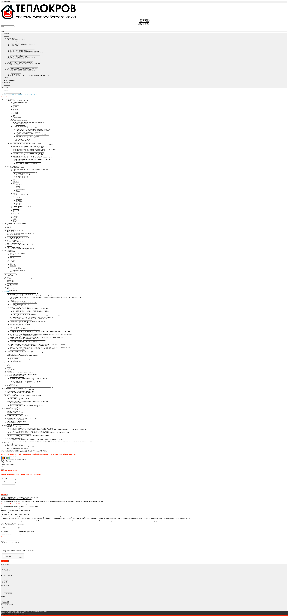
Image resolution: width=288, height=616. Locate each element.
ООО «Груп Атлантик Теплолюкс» (17, 459)
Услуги (5, 581)
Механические (14, 358)
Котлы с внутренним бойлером (16, 436)
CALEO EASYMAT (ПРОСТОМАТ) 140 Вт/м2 (25, 303)
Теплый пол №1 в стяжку (17, 333)
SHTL (14, 183)
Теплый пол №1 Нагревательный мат (21, 294)
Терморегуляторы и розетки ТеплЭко (18, 424)
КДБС (14, 219)
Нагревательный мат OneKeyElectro (20, 323)
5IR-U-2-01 (16, 210)
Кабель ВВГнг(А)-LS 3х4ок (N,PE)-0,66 (17, 415)
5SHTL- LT (9, 227)
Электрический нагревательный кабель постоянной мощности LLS (33, 157)
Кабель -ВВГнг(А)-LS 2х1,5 (14, 411)
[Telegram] (9, 458)
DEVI (14, 115)
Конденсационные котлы (14, 438)
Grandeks (15, 113)
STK (14, 180)
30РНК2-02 (16, 193)
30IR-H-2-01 (19, 203)
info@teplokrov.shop (144, 24)
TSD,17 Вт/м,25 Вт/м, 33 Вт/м (14, 243)
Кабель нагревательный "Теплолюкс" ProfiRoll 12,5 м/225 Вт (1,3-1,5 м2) (21, 94)
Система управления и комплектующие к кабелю (19, 69)
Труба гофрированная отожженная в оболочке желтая (24, 67)
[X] (4, 458)
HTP (8, 364)
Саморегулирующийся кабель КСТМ (27, 128)
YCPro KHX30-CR (15, 239)
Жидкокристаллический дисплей (20, 360)
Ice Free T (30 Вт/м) (15, 268)
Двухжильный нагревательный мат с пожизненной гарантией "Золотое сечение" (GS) (35, 315)
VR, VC (8, 365)
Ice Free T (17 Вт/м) (15, 267)
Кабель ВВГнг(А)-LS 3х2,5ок (15, 414)
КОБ (8, 277)
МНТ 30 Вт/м (10, 286)
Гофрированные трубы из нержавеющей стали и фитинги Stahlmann (24, 63)
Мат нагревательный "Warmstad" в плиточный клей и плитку (31, 311)
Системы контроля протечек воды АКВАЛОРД (22, 59)
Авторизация (7, 2)
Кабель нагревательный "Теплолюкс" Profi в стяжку (25, 330)
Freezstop (15, 109)
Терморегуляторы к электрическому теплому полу (23, 57)
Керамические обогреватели (15, 419)
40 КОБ (15, 221)
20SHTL (18, 192)
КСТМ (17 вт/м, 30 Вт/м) (13, 234)
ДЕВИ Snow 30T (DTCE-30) (20, 194)
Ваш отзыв (3, 549)
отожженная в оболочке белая (19, 399)
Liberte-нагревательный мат (21, 313)
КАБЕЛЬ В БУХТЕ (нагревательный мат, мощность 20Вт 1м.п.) (28, 340)
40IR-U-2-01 (19, 200)
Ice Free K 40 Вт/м (12, 274)
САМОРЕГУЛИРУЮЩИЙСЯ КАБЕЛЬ (17, 100)
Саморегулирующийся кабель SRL (26, 137)
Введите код (5, 552)
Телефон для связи (6, 481)
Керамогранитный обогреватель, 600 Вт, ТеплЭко (21, 418)
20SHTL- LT (19, 186)
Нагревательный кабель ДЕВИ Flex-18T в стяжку (24, 338)
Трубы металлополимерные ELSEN (17, 445)
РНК (8, 287)
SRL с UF (9, 246)
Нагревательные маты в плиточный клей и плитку (22, 49)
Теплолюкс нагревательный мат (19, 307)
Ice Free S (12, 254)
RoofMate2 (16, 105)
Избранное (6, 590)
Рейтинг (3, 541)
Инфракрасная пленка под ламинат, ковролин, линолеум (24, 51)
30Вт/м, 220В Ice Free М (23, 173)
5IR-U (8, 224)
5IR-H (14, 212)
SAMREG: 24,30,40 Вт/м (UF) (15, 230)
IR (13, 196)
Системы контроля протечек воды (15, 58)
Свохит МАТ (13, 300)
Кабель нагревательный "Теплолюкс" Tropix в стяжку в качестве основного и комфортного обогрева (40, 331)
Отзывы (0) (27, 499)
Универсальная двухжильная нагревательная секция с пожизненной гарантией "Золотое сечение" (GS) (41, 334)
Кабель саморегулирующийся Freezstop (28, 132)
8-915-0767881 (144, 22)
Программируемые (16, 361)
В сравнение (10, 464)
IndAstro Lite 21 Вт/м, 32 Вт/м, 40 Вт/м (17, 236)
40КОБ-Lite (16, 220)
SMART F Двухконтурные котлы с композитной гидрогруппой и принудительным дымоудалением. (39, 432)
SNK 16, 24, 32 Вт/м (12, 231)
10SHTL (9, 226)
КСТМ (14, 103)
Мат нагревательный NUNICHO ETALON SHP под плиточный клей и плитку (32, 317)
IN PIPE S (12, 257)
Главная (6, 90)
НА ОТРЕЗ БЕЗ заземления (21, 140)
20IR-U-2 (18, 197)
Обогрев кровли (9, 229)
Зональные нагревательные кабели (17, 237)
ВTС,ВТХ (9, 368)
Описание (5, 499)
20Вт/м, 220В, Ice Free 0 (22, 176)
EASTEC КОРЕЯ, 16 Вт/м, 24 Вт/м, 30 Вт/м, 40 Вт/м (21, 244)
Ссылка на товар (6, 483)
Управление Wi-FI (15, 357)
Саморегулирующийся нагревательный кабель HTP (28, 152)
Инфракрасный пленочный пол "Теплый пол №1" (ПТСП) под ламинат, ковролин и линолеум (37, 344)
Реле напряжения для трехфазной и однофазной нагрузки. (27, 378)
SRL (14, 116)
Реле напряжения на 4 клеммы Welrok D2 (25, 382)
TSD (14, 110)
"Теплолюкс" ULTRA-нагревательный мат (25, 314)
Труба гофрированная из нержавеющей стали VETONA (23, 395)
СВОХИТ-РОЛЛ (14, 327)
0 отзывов (4, 456)
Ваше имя (4, 478)
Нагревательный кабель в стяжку (18, 50)
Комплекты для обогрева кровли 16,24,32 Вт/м (20, 233)
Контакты (6, 580)
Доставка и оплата (8, 569)
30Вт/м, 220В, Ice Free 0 (22, 177)
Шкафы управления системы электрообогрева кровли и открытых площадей (29, 75)
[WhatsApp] (8, 458)
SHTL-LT (18, 190)
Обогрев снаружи (21, 123)
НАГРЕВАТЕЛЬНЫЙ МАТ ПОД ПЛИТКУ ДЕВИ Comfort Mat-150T (28, 318)
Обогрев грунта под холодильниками (15, 223)
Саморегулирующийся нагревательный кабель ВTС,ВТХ (29, 150)
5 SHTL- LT (16, 209)
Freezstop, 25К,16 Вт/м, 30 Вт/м (15, 241)
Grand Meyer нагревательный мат (20, 304)
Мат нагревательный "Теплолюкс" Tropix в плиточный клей (30, 310)
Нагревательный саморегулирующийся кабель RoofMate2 (33, 129)
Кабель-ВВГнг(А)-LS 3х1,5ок (15, 412)
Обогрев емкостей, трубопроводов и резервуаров (19, 362)
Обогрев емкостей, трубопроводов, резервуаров (22, 44)
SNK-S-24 (12, 264)
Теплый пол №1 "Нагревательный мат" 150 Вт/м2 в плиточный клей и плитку (35, 296)
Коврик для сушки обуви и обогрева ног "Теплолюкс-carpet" (25, 55)
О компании (7, 570)
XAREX (8, 367)
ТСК (14, 108)
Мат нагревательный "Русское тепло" (21, 320)
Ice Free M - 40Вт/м (12, 284)
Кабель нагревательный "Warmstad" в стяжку (23, 335)
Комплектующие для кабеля (21, 142)
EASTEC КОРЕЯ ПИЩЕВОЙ (24, 139)
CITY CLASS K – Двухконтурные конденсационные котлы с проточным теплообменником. (36, 439)
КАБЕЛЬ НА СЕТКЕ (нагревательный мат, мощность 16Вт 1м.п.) (28, 321)
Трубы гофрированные (14, 444)
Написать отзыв (12, 456)
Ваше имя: (3, 539)
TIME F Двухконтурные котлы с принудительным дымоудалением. (29, 435)
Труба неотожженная (15, 65)
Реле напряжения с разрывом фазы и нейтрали (27, 381)
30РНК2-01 (16, 182)
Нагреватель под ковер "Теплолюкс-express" (21, 53)
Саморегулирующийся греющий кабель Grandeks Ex (28, 156)
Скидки (5, 582)
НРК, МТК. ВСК (11, 370)
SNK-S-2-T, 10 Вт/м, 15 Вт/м (17, 253)
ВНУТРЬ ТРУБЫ (20, 125)
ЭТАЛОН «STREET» (12, 290)
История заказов (8, 593)
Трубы (5, 442)
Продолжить (4, 561)
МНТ (14, 179)
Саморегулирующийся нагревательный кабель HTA (28, 155)
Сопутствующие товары (14, 422)
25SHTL (18, 187)
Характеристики (15, 499)
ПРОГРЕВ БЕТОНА (9, 273)
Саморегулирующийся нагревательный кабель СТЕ (28, 147)
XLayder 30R (10, 280)
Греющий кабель (11, 38)
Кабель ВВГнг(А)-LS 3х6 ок (14, 409)
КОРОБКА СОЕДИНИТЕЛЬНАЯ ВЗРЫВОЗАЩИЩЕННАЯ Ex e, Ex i (32, 159)
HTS (14, 170)
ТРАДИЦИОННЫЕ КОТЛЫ (14, 427)
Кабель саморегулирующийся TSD (26, 133)
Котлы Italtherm (8, 425)
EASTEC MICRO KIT (15, 256)
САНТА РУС (10, 371)
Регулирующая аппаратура (16, 71)
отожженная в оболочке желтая (19, 398)
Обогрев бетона (14, 45)
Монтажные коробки (15, 74)
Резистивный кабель (13, 166)
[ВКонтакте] (1, 458)
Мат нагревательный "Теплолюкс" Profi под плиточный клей (30, 308)
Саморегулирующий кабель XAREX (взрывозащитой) (28, 146)
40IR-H (18, 204)
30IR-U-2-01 (19, 199)
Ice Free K (16, 217)
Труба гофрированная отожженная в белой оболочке (26, 407)
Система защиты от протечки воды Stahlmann (21, 61)
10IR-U (14, 214)
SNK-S (11, 263)
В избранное (4, 464)
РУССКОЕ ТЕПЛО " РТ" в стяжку (19, 328)
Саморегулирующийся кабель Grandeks (27, 136)
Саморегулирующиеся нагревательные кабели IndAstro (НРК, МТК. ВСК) (34, 149)
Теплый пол (9, 47)
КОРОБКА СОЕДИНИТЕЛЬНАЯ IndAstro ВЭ (28, 162)
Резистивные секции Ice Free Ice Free (24, 172)
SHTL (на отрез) (20, 189)
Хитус (14, 119)
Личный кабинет (8, 592)
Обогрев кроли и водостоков (17, 39)
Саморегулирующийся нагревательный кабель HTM (28, 153)
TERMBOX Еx (19, 160)
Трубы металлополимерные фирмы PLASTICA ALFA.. (22, 446)
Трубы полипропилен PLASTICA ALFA (18, 448)
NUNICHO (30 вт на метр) (17, 270)
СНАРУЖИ (10, 261)
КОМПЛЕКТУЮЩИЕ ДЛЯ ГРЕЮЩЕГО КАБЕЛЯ (20, 249)
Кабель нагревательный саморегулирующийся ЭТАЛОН (32, 135)
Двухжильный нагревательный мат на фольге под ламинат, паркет (26, 52)
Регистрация (7, 1)
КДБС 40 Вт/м (11, 276)
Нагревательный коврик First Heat (18, 56)
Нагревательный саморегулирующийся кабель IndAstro (32, 130)
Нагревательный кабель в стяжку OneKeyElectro (24, 341)
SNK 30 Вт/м (10, 288)
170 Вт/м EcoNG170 (18, 306)
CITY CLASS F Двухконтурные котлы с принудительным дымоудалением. (31, 428)
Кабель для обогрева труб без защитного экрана (21, 259)
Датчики (12, 384)
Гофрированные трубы (10, 394)
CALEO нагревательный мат (18, 301)
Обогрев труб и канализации (17, 41)
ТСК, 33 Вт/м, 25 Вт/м (13, 240)
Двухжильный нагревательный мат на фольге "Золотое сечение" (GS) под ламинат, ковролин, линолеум (40, 347)
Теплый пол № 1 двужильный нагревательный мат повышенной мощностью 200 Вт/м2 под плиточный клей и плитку (47, 297)
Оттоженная (13, 397)
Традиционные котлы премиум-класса (18, 434)
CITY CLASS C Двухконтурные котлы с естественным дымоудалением (30, 431)
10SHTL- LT (16, 207)
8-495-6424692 (144, 20)
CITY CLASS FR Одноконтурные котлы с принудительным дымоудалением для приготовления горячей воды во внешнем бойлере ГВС (50, 429)
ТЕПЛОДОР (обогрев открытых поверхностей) (18, 278)
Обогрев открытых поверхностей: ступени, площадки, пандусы (26, 40)
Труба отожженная (14, 64)
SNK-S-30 (12, 271)
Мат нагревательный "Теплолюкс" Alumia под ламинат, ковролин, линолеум (32, 348)
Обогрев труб (8, 250)
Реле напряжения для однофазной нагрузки (26, 380)
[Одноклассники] (3, 458)
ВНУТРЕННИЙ (11, 251)
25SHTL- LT (19, 184)
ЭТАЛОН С (13, 266)
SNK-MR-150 (13, 298)
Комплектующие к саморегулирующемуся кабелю (22, 70)
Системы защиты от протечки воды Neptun (21, 62)
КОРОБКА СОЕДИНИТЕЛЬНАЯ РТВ (26, 163)
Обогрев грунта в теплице (16, 46)
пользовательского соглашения (30, 497)
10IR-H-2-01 (16, 213)
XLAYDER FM (10, 281)
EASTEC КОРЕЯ (17, 118)
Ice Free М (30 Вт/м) (12, 283)
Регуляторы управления (20, 165)
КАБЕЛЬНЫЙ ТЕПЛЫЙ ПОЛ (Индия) (21, 324)
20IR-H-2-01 (19, 202)
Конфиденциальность (9, 571)
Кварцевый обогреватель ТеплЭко (17, 421)
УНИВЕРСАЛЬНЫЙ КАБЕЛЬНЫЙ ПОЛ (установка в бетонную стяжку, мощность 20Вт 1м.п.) (37, 337)
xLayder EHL (13, 260)
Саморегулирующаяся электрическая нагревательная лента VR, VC (33, 145)
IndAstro (15, 106)
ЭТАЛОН (15, 112)
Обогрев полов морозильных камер (19, 43)
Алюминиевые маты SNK (17, 350)
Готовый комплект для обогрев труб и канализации (28, 122)
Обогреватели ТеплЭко (11, 417)
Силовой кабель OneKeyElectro (13, 408)
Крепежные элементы (15, 73)
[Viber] (6, 458)
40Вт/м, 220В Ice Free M (23, 175)
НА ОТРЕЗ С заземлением (20, 126)
